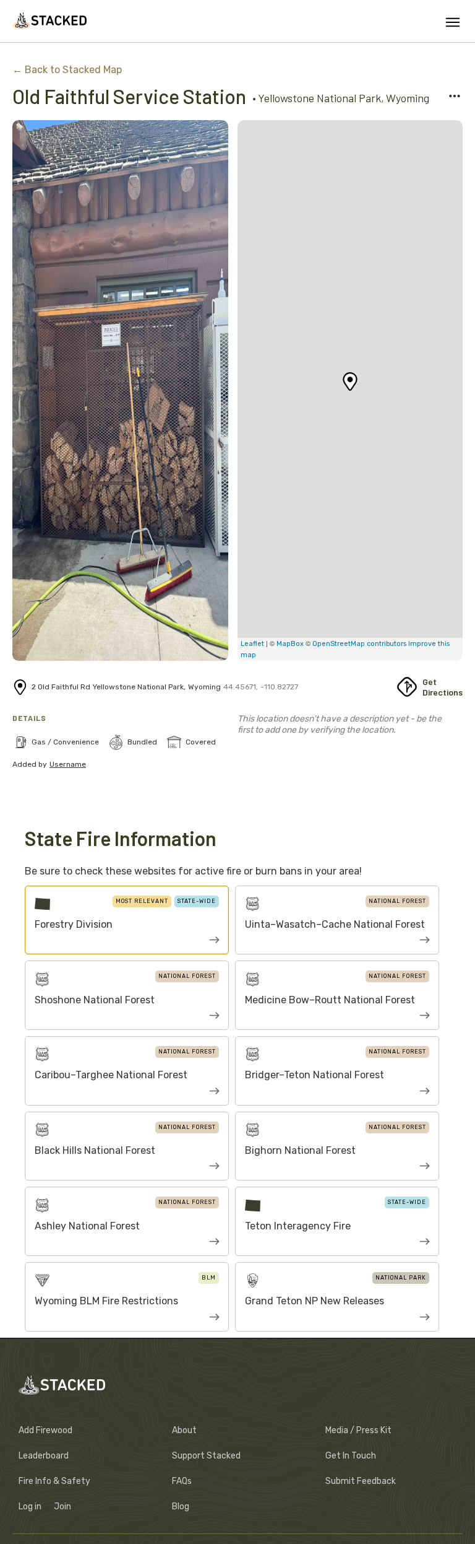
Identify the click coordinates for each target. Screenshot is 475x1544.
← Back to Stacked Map (67, 70)
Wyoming (407, 98)
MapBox (291, 644)
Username (67, 764)
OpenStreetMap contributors (359, 644)
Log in (30, 1506)
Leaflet (252, 644)
